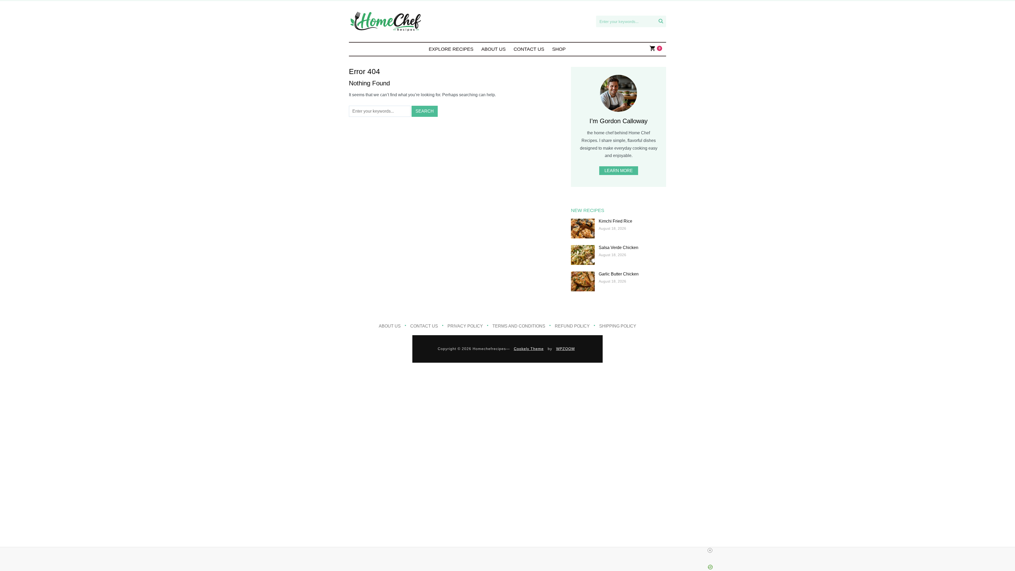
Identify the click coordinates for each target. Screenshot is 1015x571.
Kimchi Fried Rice (615, 221)
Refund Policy (572, 326)
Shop (559, 49)
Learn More (619, 170)
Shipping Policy (617, 326)
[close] (710, 550)
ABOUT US (493, 49)
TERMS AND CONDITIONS (518, 326)
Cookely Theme (529, 349)
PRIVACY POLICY (465, 326)
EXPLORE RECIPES (451, 49)
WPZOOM (565, 349)
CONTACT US (529, 49)
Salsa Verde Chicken (618, 247)
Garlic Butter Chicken (619, 274)
